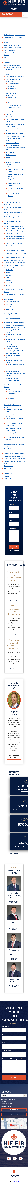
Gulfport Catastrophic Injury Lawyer (14, 35)
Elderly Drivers (12, 167)
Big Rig (8, 272)
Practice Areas (8, 466)
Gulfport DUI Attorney (12, 117)
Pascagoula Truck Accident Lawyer (14, 458)
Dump (7, 277)
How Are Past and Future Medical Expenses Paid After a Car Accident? (15, 138)
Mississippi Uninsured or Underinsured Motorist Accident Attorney (15, 148)
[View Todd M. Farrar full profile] (14, 700)
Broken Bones (12, 97)
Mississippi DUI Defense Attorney (14, 322)
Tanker (8, 285)
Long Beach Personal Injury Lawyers (14, 37)
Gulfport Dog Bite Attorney (14, 243)
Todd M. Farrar (10, 309)
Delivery (8, 275)
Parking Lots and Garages (15, 188)
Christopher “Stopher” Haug (14, 301)
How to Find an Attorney (13, 143)
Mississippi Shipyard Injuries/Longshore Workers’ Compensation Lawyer (14, 351)
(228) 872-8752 (7, 14)
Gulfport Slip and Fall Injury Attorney (14, 262)
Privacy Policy (8, 468)
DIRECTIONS (14, 1110)
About (6, 42)
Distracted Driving (11, 112)
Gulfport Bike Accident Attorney (15, 228)
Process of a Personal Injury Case (16, 253)
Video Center (8, 478)
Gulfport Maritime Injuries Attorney (14, 205)
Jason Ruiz (9, 304)
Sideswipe (11, 398)
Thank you (7, 476)
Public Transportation (14, 193)
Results (6, 471)
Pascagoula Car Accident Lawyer (14, 453)
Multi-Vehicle (10, 152)
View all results (15, 853)
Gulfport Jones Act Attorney (12, 202)
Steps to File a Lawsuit (12, 160)
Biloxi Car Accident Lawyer (12, 45)
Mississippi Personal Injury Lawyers (14, 327)
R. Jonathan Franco (11, 307)
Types (8, 389)
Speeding (11, 86)
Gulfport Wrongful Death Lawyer (15, 250)
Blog (5, 57)
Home (6, 297)
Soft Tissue (11, 100)
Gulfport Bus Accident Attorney (15, 236)
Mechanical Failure (13, 83)
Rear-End (10, 396)
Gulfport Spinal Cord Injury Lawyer (14, 265)
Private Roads (12, 191)
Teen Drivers (12, 88)
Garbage (8, 280)
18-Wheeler (9, 270)
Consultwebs (16, 1181)
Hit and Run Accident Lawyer (14, 133)
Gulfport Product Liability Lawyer (14, 260)
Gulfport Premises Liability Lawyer (14, 257)
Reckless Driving (11, 155)
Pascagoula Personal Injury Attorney (14, 456)
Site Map (6, 40)
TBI (9, 102)
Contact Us (7, 60)
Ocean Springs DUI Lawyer (14, 318)
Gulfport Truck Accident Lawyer (13, 268)
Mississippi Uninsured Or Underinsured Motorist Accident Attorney (15, 373)
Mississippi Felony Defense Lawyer (14, 325)
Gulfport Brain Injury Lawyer (14, 233)
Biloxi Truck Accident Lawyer (12, 50)
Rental (8, 157)
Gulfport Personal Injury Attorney (13, 226)
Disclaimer (7, 62)
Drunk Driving (10, 114)
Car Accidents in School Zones (15, 76)
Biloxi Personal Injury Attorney (13, 47)
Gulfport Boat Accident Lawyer (15, 231)
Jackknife (9, 282)
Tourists (10, 196)
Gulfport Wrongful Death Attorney (14, 294)
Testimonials (8, 473)
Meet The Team (8, 299)
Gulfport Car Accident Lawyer (13, 65)
